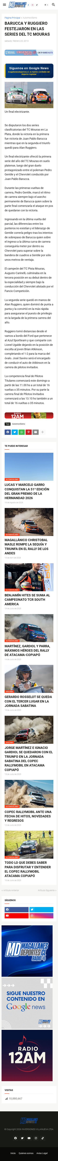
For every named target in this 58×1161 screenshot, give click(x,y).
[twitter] (41, 909)
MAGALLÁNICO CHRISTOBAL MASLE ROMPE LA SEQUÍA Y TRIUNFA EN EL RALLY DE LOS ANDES (26, 546)
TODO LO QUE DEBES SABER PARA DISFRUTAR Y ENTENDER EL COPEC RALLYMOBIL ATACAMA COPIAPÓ (28, 869)
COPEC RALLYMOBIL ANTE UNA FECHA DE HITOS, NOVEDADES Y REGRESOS (28, 816)
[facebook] (17, 909)
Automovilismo (30, 18)
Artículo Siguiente (46, 890)
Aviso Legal (42, 1153)
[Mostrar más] (42, 432)
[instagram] (41, 915)
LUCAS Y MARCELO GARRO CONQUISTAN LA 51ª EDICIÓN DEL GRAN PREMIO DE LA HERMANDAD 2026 (27, 491)
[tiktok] (42, 1138)
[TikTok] (37, 5)
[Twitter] (15, 432)
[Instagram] (32, 5)
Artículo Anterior (11, 890)
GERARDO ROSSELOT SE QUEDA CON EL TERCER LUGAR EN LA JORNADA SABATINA (28, 701)
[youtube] (17, 915)
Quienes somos (26, 1153)
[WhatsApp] (22, 432)
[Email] (35, 432)
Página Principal (12, 18)
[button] (4, 4)
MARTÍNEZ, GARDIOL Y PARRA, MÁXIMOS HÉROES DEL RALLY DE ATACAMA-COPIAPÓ (27, 650)
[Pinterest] (29, 432)
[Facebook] (28, 5)
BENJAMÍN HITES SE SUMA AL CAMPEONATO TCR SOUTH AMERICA (27, 599)
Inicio (13, 1153)
